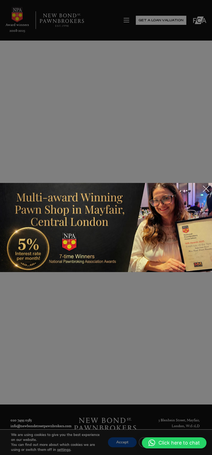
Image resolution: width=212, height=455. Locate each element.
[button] (174, 442)
